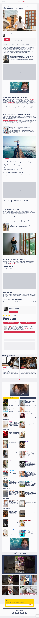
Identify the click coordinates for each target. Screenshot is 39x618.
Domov (4, 5)
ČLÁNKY (10, 460)
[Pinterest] (21, 613)
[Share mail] (15, 319)
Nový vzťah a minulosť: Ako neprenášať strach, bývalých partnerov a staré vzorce (14, 443)
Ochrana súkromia (31, 608)
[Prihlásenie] (3, 1)
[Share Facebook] (4, 319)
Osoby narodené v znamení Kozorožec (10, 120)
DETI (9, 480)
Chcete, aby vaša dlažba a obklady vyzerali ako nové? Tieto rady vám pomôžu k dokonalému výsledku (14, 493)
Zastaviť (5, 44)
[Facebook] (18, 613)
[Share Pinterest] (11, 319)
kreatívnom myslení (24, 302)
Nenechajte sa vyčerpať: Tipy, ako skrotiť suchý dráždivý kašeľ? (13, 462)
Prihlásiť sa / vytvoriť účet (19, 331)
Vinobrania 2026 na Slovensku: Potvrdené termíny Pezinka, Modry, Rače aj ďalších (13, 401)
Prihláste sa (10, 326)
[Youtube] (16, 613)
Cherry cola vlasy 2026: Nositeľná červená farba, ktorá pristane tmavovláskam (30, 414)
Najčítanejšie (11, 397)
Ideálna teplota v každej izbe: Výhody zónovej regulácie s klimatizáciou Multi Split (30, 513)
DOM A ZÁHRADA (28, 481)
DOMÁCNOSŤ (11, 490)
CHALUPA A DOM (12, 510)
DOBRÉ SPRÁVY (11, 470)
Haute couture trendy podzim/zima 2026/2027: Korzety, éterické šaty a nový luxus (14, 453)
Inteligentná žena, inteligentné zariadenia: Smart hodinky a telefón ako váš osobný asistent (30, 464)
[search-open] (4, 1)
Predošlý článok (11, 322)
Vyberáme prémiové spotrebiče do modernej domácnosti (13, 522)
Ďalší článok (28, 322)
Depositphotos (7, 158)
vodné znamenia (11, 102)
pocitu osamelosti (12, 263)
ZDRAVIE (10, 431)
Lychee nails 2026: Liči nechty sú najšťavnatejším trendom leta (30, 407)
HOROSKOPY (7, 5)
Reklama (14, 608)
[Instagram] (13, 613)
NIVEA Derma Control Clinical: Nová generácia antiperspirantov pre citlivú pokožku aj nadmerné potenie (30, 474)
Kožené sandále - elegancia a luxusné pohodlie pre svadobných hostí (30, 424)
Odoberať (30, 604)
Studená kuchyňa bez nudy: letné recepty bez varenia (30, 522)
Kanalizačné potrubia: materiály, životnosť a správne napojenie (13, 512)
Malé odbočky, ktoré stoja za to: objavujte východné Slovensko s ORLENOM (14, 472)
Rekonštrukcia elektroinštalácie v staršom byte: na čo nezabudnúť (14, 502)
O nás (5, 608)
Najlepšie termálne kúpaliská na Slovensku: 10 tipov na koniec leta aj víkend (14, 408)
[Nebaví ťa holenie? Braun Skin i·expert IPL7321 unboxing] (10, 590)
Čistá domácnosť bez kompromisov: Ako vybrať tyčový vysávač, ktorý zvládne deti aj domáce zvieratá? (14, 533)
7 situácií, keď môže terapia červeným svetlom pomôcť (14, 433)
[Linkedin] (26, 613)
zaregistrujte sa (26, 328)
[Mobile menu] (37, 1)
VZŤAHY (10, 441)
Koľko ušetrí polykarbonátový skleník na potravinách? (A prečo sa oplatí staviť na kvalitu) (30, 484)
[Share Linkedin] (13, 319)
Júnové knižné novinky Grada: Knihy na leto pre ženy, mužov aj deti (30, 532)
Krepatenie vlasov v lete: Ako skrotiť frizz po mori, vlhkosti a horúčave (13, 414)
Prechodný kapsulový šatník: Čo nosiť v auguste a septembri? (30, 401)
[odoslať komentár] (34, 348)
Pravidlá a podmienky (22, 608)
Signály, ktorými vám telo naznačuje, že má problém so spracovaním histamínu (30, 434)
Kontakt (9, 608)
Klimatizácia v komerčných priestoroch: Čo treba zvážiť (30, 503)
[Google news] (23, 613)
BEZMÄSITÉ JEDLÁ (28, 520)
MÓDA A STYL (11, 450)
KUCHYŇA (10, 520)
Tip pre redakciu (20, 610)
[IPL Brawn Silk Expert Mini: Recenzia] (28, 590)
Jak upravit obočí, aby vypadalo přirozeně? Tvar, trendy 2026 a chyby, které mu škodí (30, 454)
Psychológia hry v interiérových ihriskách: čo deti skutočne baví (14, 482)
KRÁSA (26, 451)
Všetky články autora (14, 312)
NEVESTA (10, 421)
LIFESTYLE (27, 471)
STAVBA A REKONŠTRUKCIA (14, 500)
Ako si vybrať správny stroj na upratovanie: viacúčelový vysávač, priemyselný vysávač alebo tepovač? (30, 494)
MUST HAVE (27, 422)
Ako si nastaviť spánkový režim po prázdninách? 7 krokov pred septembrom (30, 443)
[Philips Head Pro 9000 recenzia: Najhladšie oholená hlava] (28, 580)
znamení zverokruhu (32, 99)
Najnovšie (28, 397)
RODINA (27, 441)
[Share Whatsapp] (6, 319)
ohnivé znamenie (14, 175)
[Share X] (8, 319)
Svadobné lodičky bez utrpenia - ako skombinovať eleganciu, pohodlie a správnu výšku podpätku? (14, 424)
